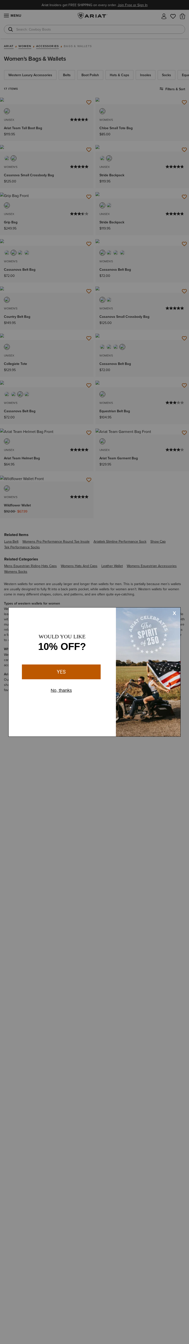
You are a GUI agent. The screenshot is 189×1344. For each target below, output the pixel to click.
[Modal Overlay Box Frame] (94, 672)
